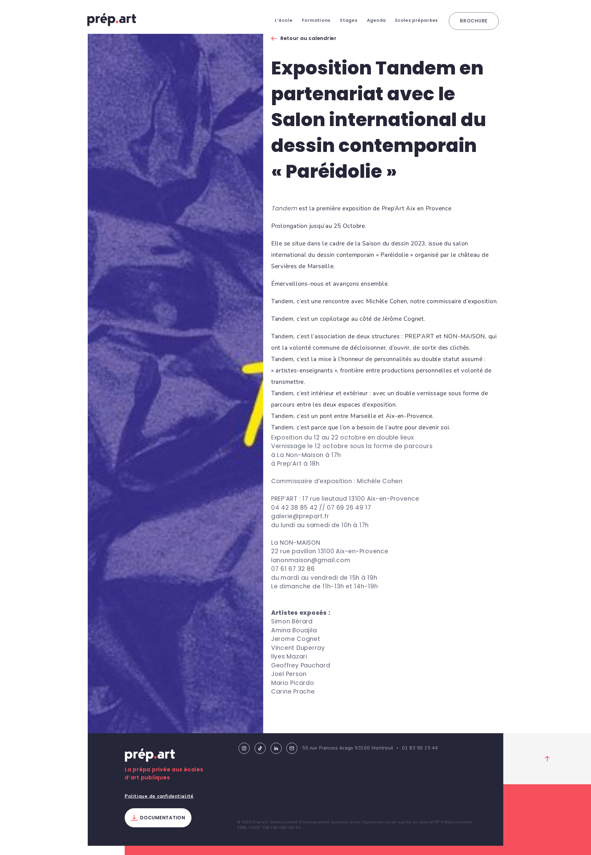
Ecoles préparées (416, 20)
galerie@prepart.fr (300, 516)
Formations (316, 20)
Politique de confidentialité (159, 796)
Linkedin (276, 748)
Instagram (244, 748)
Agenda (376, 20)
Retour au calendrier (308, 38)
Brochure (474, 21)
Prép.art (150, 756)
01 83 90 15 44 (420, 748)
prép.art (111, 19)
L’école (283, 20)
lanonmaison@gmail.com (311, 560)
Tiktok (260, 748)
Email (292, 748)
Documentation (162, 817)
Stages (349, 20)
